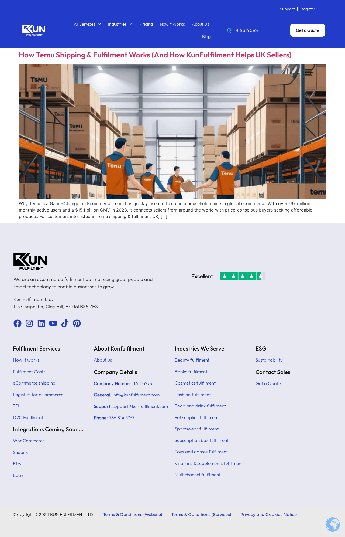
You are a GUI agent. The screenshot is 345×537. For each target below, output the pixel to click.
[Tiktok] (65, 323)
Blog (206, 36)
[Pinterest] (77, 323)
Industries (117, 24)
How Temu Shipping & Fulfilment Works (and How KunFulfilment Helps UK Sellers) (155, 54)
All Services (84, 24)
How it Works (172, 24)
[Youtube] (53, 323)
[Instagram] (29, 323)
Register (308, 8)
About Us (200, 24)
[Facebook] (17, 323)
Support (287, 8)
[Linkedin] (41, 323)
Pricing (146, 24)
